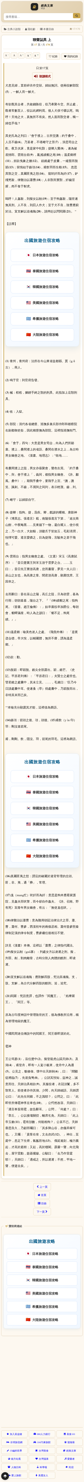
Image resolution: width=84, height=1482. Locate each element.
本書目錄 (48, 29)
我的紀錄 (72, 56)
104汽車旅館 (44, 1442)
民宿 (71, 1467)
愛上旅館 (16, 1475)
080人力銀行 (43, 1434)
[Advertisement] (42, 1381)
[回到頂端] (5, 1476)
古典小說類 (14, 29)
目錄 (43, 1203)
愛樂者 (71, 1458)
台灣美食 (44, 1450)
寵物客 (71, 1442)
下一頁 (41, 1212)
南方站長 (16, 1458)
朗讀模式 (44, 76)
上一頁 (44, 1187)
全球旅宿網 (16, 1442)
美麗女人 (43, 1475)
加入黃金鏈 (16, 1434)
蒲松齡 (31, 29)
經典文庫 (71, 1450)
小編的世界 (16, 1450)
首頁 (43, 1195)
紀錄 (54, 56)
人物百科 (16, 1467)
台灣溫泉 (44, 1458)
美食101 (71, 1434)
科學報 (43, 1467)
